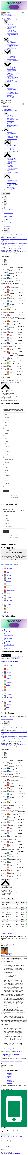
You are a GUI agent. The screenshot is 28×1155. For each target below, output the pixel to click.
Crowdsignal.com (14, 497)
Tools (6, 21)
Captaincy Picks (11, 44)
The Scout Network (12, 89)
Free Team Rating (11, 26)
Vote (6, 491)
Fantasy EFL (10, 71)
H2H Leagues (10, 96)
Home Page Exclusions (6, 933)
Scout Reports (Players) (12, 46)
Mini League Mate (11, 92)
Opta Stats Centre (11, 27)
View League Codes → (7, 719)
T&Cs (8, 1078)
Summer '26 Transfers (12, 60)
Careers (9, 1076)
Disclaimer (9, 1080)
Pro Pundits (10, 88)
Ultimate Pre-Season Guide (10, 19)
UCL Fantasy (10, 80)
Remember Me (6, 1146)
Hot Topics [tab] (6, 230)
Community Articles (12, 48)
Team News (7, 49)
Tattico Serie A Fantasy (12, 77)
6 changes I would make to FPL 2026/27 (11, 248)
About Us (9, 1073)
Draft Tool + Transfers (12, 33)
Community (7, 83)
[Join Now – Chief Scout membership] (14, 5)
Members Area (10, 35)
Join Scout (7, 14)
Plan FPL (9, 95)
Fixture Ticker (10, 30)
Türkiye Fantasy (11, 78)
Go (22, 12)
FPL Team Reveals (11, 42)
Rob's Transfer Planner (12, 34)
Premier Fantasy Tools (12, 93)
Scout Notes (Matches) (12, 45)
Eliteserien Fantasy (11, 69)
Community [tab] (6, 232)
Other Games (8, 62)
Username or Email (5, 1141)
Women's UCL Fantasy (12, 81)
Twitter (20, 1051)
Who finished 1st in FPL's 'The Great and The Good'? (14, 251)
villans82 (8, 1051)
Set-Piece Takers (11, 57)
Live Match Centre (11, 31)
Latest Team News (11, 59)
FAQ (8, 1077)
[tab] (5, 197)
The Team (9, 1074)
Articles (6, 37)
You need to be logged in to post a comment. (11, 1061)
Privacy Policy (10, 1081)
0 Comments (4, 1054)
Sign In (2, 14)
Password (3, 1143)
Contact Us (9, 1083)
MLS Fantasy (10, 74)
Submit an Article (11, 97)
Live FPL (9, 90)
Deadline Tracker (11, 67)
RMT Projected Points (12, 28)
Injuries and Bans (11, 56)
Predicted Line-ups (11, 54)
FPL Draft (9, 73)
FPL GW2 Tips (7, 18)
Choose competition (5, 561)
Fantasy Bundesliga (11, 70)
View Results (14, 495)
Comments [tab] (6, 228)
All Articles (9, 41)
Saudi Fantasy (10, 76)
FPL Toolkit (10, 24)
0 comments (11, 944)
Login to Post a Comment (13, 1054)
